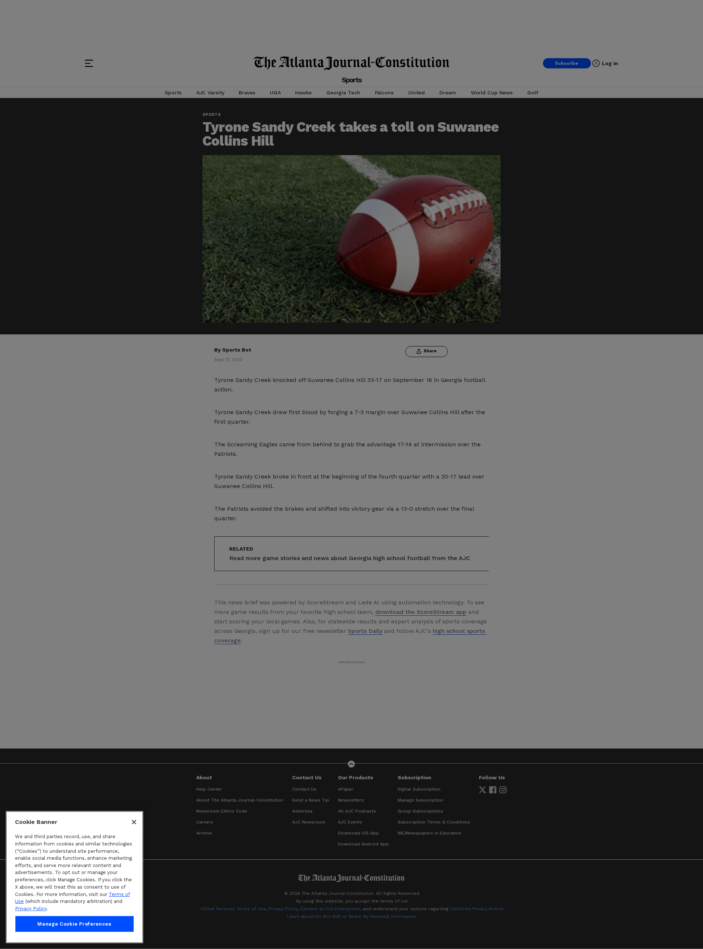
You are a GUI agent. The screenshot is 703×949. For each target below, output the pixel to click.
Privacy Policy (31, 908)
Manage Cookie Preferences (74, 924)
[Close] (134, 822)
